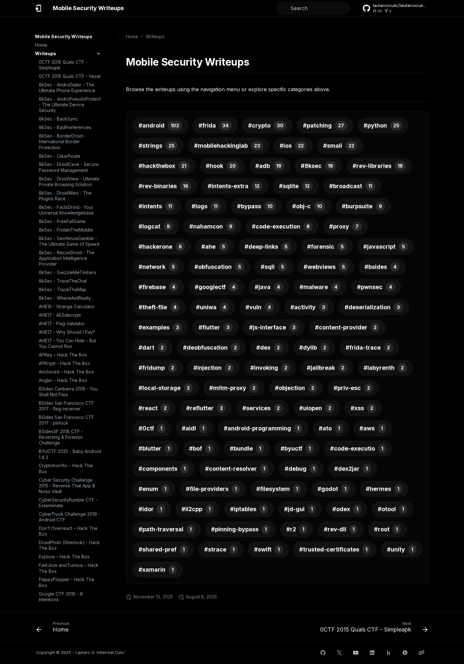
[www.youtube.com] (355, 653)
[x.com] (339, 653)
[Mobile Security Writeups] (39, 8)
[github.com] (323, 653)
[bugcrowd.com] (405, 653)
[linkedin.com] (372, 653)
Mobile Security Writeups (63, 36)
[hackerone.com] (388, 653)
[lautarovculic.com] (421, 653)
